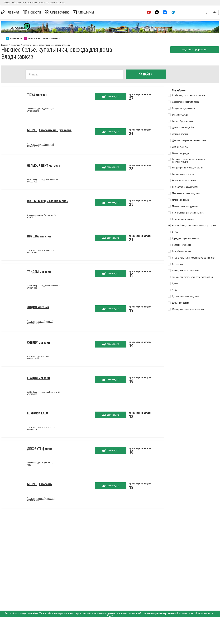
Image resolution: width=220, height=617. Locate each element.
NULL (29, 465)
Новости (34, 12)
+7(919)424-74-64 (33, 500)
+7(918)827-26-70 (33, 146)
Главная (13, 12)
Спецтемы (86, 12)
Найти (147, 74)
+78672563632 (32, 182)
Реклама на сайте (46, 2)
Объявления (18, 2)
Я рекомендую (112, 96)
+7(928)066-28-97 (33, 323)
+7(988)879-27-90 (33, 359)
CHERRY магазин (38, 342)
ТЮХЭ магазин (37, 95)
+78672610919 (32, 253)
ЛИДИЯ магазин (38, 307)
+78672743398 (32, 288)
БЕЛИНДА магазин (39, 484)
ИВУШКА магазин (39, 236)
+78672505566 (32, 394)
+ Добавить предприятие (194, 49)
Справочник (59, 12)
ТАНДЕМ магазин (39, 272)
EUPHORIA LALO (37, 413)
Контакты (60, 2)
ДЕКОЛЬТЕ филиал (40, 449)
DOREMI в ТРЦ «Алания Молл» (47, 201)
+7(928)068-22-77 (33, 111)
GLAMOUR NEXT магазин (43, 165)
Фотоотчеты (31, 2)
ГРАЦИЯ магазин (38, 378)
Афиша (7, 2)
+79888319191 (32, 217)
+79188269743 (32, 430)
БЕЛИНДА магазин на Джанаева (49, 130)
